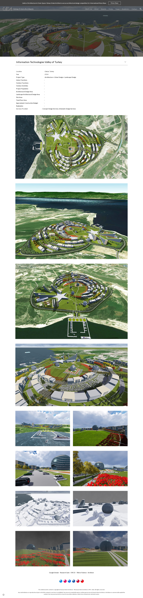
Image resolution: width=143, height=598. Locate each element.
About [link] (96, 9)
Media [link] (111, 9)
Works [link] (87, 9)
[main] (71, 62)
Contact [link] (134, 9)
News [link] (117, 9)
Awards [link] (103, 9)
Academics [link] (125, 9)
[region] (71, 3)
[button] (140, 9)
